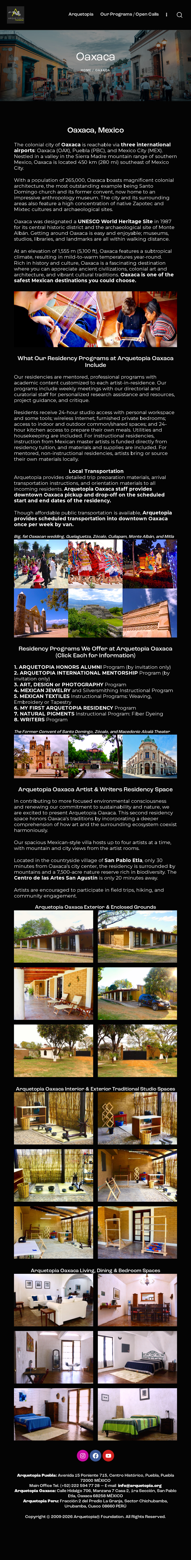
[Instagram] (83, 1455)
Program (70, 684)
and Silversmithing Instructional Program (93, 690)
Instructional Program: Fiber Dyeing (88, 714)
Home (86, 70)
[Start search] (179, 15)
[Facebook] (95, 1455)
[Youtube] (108, 1455)
